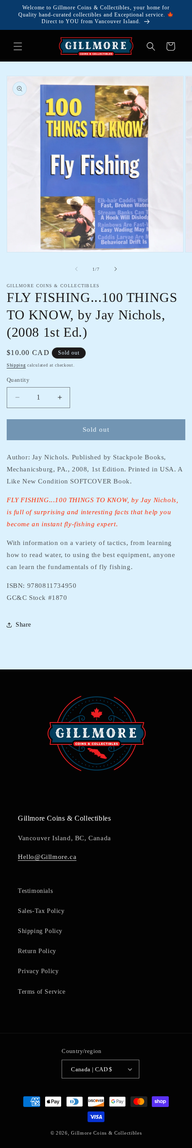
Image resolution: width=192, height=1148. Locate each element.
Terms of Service (42, 991)
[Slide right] (115, 269)
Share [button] (23, 624)
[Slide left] (76, 269)
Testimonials (35, 891)
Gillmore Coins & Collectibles (106, 1133)
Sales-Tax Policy (41, 911)
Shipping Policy (40, 931)
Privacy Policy (38, 971)
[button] (18, 46)
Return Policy (37, 951)
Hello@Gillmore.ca (47, 856)
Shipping (16, 365)
